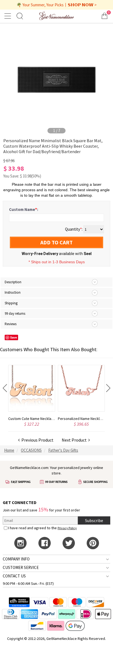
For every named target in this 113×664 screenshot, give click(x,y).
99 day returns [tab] (15, 313)
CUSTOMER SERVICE (21, 567)
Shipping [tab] (11, 303)
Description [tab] (13, 282)
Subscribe (94, 520)
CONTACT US (14, 576)
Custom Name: (23, 209)
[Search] (20, 16)
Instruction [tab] (13, 292)
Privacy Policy (67, 528)
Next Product (75, 440)
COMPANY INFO (16, 559)
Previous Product (36, 440)
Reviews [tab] (10, 324)
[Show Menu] (8, 16)
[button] (5, 388)
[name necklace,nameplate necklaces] (56, 16)
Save (13, 337)
